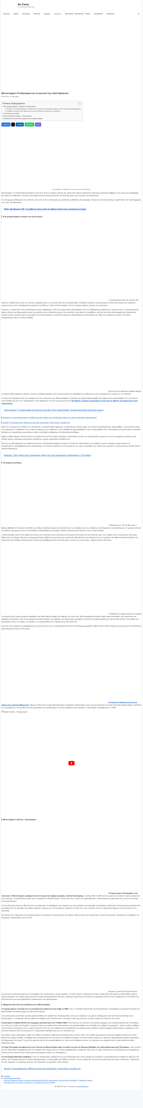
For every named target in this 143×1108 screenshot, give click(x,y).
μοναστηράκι (8, 1078)
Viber (38, 124)
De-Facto (23, 4)
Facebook (6, 124)
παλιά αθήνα (17, 1078)
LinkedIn (19, 124)
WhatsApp (29, 124)
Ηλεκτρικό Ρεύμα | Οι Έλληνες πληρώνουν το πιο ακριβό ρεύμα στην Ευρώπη (29, 1082)
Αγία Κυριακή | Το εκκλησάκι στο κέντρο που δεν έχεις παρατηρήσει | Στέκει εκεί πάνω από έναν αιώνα (53, 410)
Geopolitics (110, 14)
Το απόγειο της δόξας (11, 113)
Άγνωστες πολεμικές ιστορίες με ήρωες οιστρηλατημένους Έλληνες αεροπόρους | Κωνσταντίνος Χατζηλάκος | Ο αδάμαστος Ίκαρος (48, 1080)
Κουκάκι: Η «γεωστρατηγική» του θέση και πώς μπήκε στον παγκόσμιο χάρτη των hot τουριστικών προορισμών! (44, 109)
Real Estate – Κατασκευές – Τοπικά (77, 14)
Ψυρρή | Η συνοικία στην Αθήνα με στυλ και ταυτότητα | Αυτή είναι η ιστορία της (33, 111)
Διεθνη (16, 14)
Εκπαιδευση (98, 14)
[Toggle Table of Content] (78, 103)
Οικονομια (26, 14)
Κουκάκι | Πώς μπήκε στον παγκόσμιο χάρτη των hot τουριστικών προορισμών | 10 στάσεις (47, 455)
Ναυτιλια (37, 14)
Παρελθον (57, 14)
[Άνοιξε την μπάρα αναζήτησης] (139, 14)
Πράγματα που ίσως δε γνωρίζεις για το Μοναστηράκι (23, 118)
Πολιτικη (6, 14)
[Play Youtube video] (71, 763)
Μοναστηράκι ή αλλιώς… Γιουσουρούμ (18, 116)
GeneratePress (83, 1086)
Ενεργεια (47, 14)
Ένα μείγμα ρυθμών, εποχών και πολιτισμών (20, 106)
